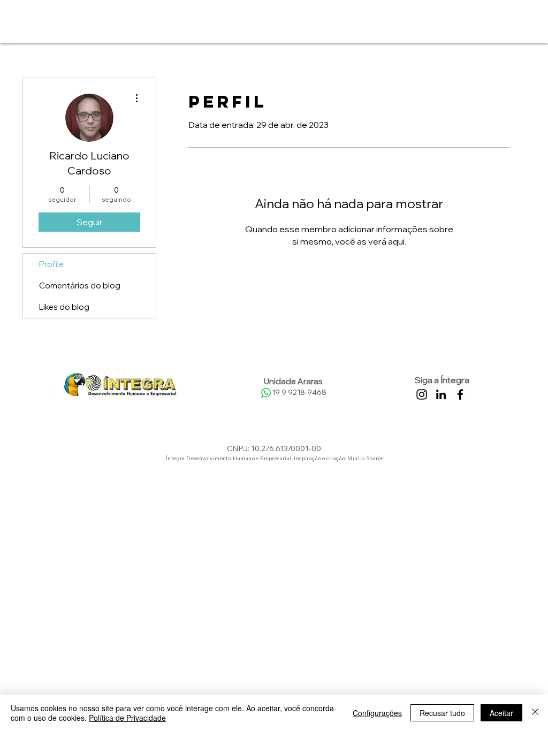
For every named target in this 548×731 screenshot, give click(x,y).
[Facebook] (460, 394)
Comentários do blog (79, 285)
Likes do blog (64, 307)
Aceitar (501, 712)
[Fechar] (535, 712)
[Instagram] (422, 394)
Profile (51, 264)
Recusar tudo (442, 712)
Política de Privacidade (127, 717)
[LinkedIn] (441, 394)
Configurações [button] (377, 712)
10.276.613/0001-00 (286, 448)
